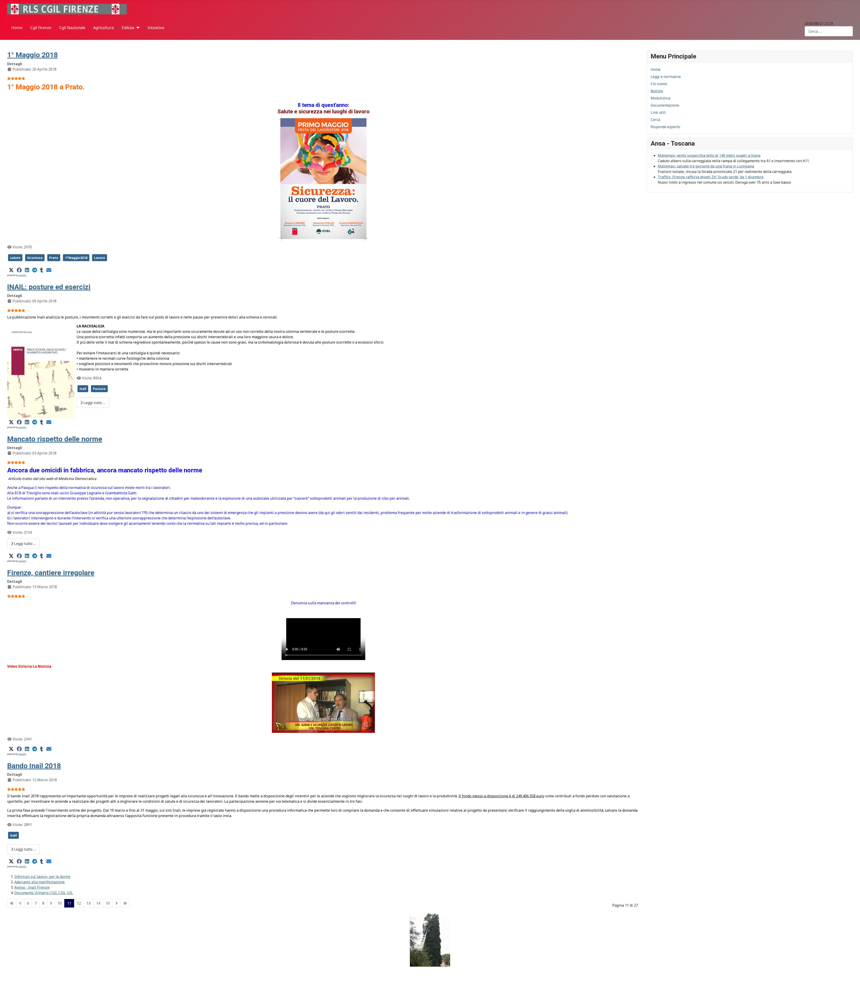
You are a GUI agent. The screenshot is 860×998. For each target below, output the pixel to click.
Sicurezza (35, 258)
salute (15, 258)
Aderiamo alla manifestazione (39, 882)
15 (108, 903)
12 (79, 903)
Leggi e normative (666, 76)
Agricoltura (103, 27)
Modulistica (660, 98)
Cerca (655, 119)
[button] (11, 270)
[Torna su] (852, 989)
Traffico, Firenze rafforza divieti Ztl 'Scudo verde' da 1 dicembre (710, 176)
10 (60, 903)
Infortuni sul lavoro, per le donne (42, 876)
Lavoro (99, 258)
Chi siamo (659, 83)
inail (83, 389)
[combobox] (829, 31)
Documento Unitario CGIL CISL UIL (43, 892)
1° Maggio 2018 (32, 55)
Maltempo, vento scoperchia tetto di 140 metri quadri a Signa (709, 155)
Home (16, 27)
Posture (99, 389)
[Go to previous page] (20, 903)
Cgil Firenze (40, 27)
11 (69, 903)
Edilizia (128, 27)
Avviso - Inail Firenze (31, 887)
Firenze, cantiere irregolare (50, 572)
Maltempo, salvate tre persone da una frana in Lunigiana (706, 166)
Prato (53, 258)
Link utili (658, 112)
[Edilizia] (137, 27)
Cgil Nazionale (72, 27)
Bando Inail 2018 (34, 765)
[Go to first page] (12, 903)
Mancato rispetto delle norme (54, 439)
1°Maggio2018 (76, 258)
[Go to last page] (125, 903)
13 (88, 903)
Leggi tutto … (94, 402)
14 (98, 903)
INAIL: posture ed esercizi (48, 287)
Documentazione (665, 105)
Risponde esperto (665, 126)
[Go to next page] (116, 903)
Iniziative (156, 27)
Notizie (657, 90)
